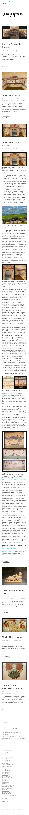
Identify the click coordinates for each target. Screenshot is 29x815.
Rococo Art (8, 752)
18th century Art (7, 750)
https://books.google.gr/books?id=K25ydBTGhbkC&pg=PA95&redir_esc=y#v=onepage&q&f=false (14, 550)
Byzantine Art (6, 776)
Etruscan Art (12, 51)
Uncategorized (6, 801)
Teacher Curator (8, 2)
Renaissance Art (6, 793)
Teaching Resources (20, 51)
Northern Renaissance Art (12, 796)
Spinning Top (5, 734)
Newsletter (5, 791)
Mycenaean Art (9, 770)
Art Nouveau (8, 761)
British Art (5, 775)
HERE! (18, 542)
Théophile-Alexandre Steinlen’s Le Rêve (11, 732)
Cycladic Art (8, 767)
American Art (5, 763)
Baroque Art (5, 773)
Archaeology (5, 51)
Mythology (5, 789)
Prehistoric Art (6, 792)
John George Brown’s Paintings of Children (12, 736)
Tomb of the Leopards (12, 637)
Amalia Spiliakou (15, 50)
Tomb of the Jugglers (12, 95)
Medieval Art (5, 783)
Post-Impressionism (10, 757)
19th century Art (7, 754)
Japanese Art (5, 782)
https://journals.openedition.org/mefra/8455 (13, 396)
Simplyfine (6, 811)
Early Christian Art (7, 777)
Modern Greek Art (7, 788)
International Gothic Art (11, 785)
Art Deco (7, 760)
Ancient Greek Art (7, 766)
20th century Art (7, 758)
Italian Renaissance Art (11, 795)
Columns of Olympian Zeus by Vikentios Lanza (13, 742)
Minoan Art (8, 769)
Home (4, 9)
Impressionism (8, 755)
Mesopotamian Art (7, 786)
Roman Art (5, 798)
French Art (5, 780)
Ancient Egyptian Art (7, 764)
